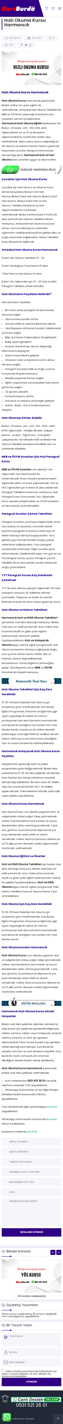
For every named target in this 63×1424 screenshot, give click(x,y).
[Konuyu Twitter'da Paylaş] (26, 45)
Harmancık (20, 29)
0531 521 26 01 (31, 1405)
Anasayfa (8, 29)
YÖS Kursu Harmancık (31, 1296)
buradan (52, 1107)
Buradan (52, 1119)
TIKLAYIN (32, 1132)
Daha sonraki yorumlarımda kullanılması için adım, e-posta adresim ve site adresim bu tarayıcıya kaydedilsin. (29, 1374)
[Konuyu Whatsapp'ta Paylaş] (30, 45)
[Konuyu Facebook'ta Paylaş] (21, 45)
